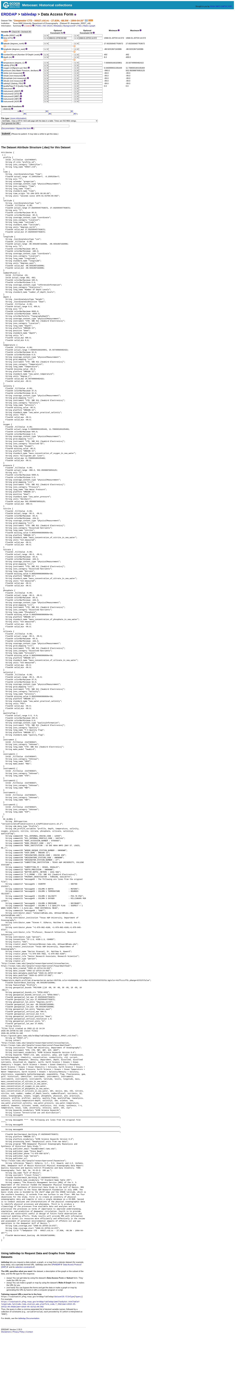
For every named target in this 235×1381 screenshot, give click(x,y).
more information (18, 118)
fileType (69, 1297)
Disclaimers (6, 1332)
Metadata (58, 26)
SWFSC (224, 6)
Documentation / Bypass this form (16, 128)
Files (80, 26)
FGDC (38, 26)
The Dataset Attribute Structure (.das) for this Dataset (35, 147)
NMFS (218, 6)
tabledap (29, 14)
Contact (29, 1332)
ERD (230, 6)
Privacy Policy (18, 1332)
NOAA (212, 6)
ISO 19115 (47, 26)
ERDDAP (9, 14)
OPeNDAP (55, 1265)
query (79, 1297)
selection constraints (24, 1267)
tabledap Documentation (28, 1318)
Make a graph (89, 26)
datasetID (59, 1297)
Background (68, 26)
